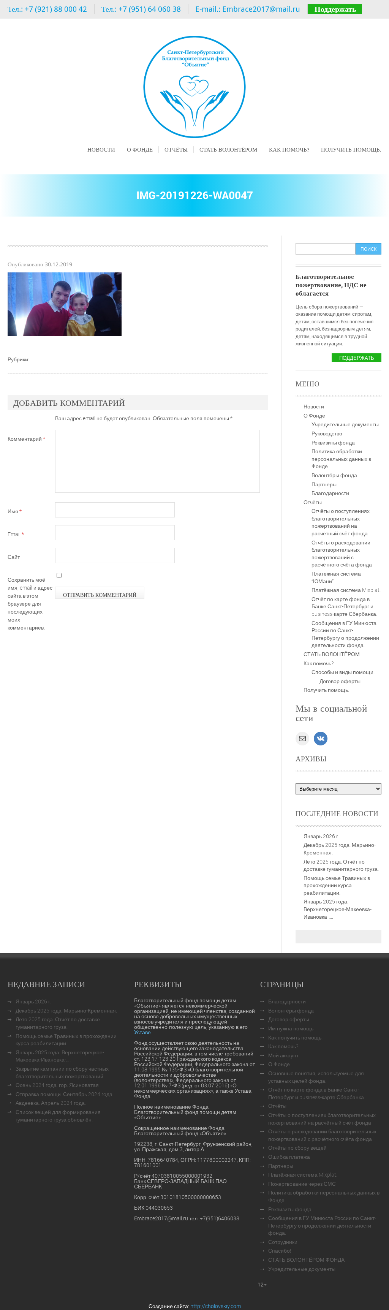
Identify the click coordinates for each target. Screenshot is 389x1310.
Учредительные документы (345, 424)
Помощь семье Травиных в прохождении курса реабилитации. (337, 885)
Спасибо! (279, 1250)
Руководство (327, 433)
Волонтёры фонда (334, 475)
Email (16, 534)
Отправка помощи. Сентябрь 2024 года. (65, 1094)
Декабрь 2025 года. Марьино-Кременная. (66, 1010)
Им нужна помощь (290, 1028)
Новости (101, 149)
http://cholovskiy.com (215, 1306)
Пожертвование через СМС (302, 1183)
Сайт (14, 556)
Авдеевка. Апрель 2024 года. (51, 1102)
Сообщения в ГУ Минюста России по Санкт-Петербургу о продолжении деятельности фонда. (345, 634)
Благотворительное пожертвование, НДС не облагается (331, 284)
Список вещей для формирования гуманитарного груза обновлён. (58, 1115)
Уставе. (143, 1032)
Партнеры (324, 484)
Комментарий (26, 438)
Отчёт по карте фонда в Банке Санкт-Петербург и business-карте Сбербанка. (344, 606)
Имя (15, 511)
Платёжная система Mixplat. (346, 589)
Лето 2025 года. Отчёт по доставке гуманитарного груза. (341, 865)
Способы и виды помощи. (343, 672)
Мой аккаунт (283, 1055)
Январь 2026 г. (321, 836)
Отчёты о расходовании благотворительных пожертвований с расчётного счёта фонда (342, 553)
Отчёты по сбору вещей (297, 1147)
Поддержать (335, 9)
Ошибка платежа (289, 1156)
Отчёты (176, 149)
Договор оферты (340, 681)
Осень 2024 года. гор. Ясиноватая (57, 1085)
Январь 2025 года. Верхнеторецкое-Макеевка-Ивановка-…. (338, 909)
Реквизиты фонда (333, 442)
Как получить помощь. (295, 1037)
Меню (94, 160)
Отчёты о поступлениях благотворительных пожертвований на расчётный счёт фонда (341, 522)
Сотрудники (282, 1241)
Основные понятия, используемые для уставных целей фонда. (316, 1077)
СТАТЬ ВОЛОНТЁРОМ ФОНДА (306, 1259)
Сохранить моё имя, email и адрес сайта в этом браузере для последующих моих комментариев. (30, 603)
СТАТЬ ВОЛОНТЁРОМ (228, 149)
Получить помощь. (351, 149)
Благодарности (330, 493)
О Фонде (140, 149)
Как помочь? (289, 149)
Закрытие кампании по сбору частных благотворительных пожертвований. (62, 1072)
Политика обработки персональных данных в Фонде (341, 459)
